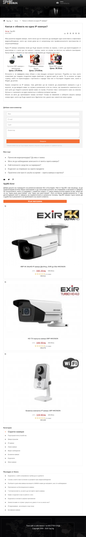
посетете (55, 95)
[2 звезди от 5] (70, 33)
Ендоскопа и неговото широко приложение (21, 498)
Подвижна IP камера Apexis (36, 67)
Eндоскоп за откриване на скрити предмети (26, 169)
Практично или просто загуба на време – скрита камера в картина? (36, 173)
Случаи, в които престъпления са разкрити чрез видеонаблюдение (29, 479)
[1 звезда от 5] (67, 33)
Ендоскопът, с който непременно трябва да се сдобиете (26, 476)
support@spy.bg (64, 3)
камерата (21, 74)
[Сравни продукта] (5, 206)
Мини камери (12, 462)
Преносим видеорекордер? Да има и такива (26, 157)
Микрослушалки (13, 439)
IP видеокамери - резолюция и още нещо (21, 506)
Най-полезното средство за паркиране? (24, 165)
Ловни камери (12, 447)
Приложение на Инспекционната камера (21, 487)
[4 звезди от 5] (76, 33)
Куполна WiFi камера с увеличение (15, 67)
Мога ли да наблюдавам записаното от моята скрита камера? (33, 161)
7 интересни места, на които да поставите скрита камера (26, 491)
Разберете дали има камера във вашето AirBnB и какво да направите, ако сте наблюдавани (37, 483)
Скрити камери (16, 432)
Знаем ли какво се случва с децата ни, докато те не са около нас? (29, 502)
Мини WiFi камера (56, 66)
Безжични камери (13, 454)
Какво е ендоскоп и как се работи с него (20, 495)
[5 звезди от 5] (78, 33)
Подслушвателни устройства (17, 435)
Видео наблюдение (14, 451)
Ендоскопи (11, 458)
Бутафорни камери (14, 510)
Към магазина (35, 201)
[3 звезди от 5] (73, 33)
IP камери (11, 443)
